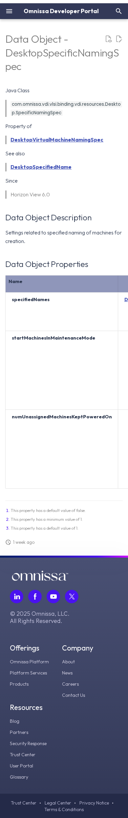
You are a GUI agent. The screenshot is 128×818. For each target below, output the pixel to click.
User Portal (21, 766)
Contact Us (73, 695)
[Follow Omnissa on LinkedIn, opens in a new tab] (16, 596)
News (67, 673)
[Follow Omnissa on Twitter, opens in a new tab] (71, 596)
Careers (70, 684)
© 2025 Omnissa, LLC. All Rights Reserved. (40, 617)
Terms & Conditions (64, 809)
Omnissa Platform (29, 662)
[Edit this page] (119, 39)
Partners (19, 732)
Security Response (28, 743)
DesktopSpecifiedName (41, 167)
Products (19, 684)
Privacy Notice (94, 803)
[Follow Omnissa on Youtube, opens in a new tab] (53, 596)
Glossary (19, 777)
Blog (14, 721)
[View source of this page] (108, 39)
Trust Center (22, 755)
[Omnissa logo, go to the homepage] (40, 579)
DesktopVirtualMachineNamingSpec (57, 139)
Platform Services (28, 673)
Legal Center (58, 803)
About (68, 662)
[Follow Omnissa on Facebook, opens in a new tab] (35, 596)
